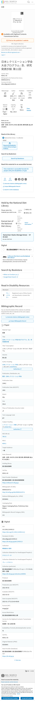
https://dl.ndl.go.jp (8, 656)
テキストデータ (6, 555)
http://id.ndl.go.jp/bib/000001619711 (13, 492)
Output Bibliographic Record (12, 186)
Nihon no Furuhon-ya (10, 274)
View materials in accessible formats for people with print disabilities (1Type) (16, 170)
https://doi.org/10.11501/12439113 (12, 532)
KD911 (4, 443)
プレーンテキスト (8, 295)
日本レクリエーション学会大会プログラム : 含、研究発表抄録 (17, 341)
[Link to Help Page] (21, 32)
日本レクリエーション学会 (10, 365)
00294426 (13, 367)
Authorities (17, 369)
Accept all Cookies (27, 698)
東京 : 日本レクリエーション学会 (12, 376)
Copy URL (10, 180)
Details (18, 693)
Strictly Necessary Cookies (10, 698)
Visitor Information (28, 223)
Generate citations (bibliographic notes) (15, 183)
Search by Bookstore (17, 158)
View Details (29, 109)
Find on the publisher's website (18, 40)
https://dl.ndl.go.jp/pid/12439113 (12, 541)
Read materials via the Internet (9, 682)
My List (5, 180)
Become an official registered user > (10, 52)
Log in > (3, 55)
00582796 (8, 427)
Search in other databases (11, 189)
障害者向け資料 (6, 548)
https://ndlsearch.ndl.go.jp (10, 483)
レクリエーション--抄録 (9, 425)
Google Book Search (10, 277)
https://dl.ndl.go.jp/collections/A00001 (14, 574)
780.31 (4, 436)
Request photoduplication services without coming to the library (9, 146)
